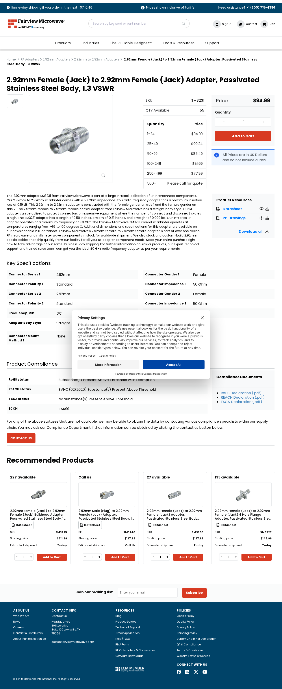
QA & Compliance (189, 644)
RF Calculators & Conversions (135, 650)
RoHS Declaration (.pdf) (241, 393)
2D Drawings (234, 218)
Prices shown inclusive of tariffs (170, 8)
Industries (90, 43)
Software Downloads (129, 656)
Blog (118, 616)
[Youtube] (204, 672)
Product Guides (125, 621)
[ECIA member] (129, 668)
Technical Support (127, 627)
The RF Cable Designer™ (131, 43)
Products (63, 43)
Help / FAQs (122, 639)
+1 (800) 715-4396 (261, 7)
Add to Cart (243, 136)
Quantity (223, 112)
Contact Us (59, 616)
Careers (18, 627)
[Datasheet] (262, 208)
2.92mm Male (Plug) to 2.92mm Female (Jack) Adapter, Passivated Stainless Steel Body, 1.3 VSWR (106, 514)
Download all (251, 231)
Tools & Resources (179, 43)
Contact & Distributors (28, 633)
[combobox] (139, 23)
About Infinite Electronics (29, 639)
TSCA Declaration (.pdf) (241, 401)
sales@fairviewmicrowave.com (73, 642)
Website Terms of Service (193, 656)
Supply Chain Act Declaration (196, 639)
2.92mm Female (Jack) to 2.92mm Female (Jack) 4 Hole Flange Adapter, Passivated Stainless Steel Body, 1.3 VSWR (243, 514)
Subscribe (194, 592)
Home (11, 59)
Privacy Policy (186, 627)
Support (212, 43)
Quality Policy (186, 621)
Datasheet (232, 208)
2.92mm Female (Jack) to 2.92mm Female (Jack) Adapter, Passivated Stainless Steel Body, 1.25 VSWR (174, 514)
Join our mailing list (94, 592)
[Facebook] (179, 672)
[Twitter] (196, 672)
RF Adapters (30, 59)
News (16, 621)
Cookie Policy (185, 616)
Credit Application (127, 633)
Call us (84, 477)
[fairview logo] (36, 23)
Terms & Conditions (190, 650)
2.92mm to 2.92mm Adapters (96, 59)
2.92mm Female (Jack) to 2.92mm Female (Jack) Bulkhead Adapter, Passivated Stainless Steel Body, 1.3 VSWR (38, 514)
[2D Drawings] (262, 218)
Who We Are (21, 616)
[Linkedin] (187, 672)
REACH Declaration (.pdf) (243, 397)
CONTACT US (21, 438)
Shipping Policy (187, 633)
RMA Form (122, 644)
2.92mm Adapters (56, 59)
